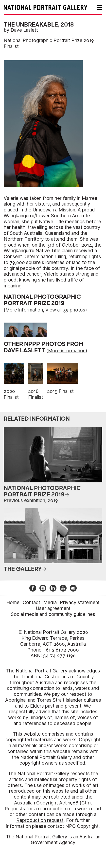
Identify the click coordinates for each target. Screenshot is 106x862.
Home (12, 602)
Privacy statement (80, 602)
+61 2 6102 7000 (61, 650)
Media (50, 602)
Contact (31, 602)
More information (24, 310)
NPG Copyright (82, 826)
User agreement (53, 608)
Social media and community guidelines (53, 614)
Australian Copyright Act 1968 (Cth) (52, 803)
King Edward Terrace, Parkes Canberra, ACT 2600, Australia (53, 641)
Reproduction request (40, 820)
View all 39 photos (65, 310)
